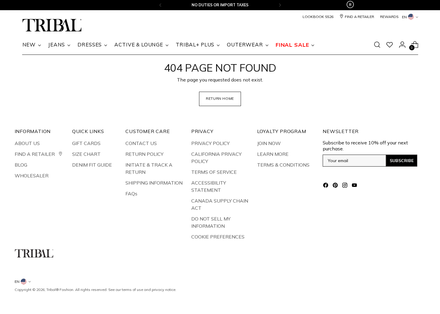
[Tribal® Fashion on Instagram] (345, 186)
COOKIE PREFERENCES (218, 237)
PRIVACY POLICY (210, 143)
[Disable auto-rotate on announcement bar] (350, 5)
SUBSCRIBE (402, 160)
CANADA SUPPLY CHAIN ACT (219, 204)
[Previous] (160, 5)
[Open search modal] (377, 45)
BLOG (21, 165)
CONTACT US (141, 143)
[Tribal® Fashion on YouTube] (355, 186)
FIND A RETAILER (35, 154)
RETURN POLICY (144, 154)
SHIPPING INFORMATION (154, 183)
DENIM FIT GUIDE (92, 165)
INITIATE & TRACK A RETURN (148, 168)
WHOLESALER (31, 176)
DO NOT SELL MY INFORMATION (210, 222)
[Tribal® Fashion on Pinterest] (335, 186)
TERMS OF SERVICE (214, 172)
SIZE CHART (86, 154)
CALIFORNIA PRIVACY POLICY (216, 157)
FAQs (131, 194)
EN (404, 17)
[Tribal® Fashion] (52, 25)
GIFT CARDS (86, 143)
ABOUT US (27, 143)
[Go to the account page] (402, 45)
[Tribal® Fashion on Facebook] (326, 186)
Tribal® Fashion (59, 289)
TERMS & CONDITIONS (283, 165)
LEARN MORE (273, 154)
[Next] (279, 5)
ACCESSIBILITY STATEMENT (208, 186)
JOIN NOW (269, 143)
